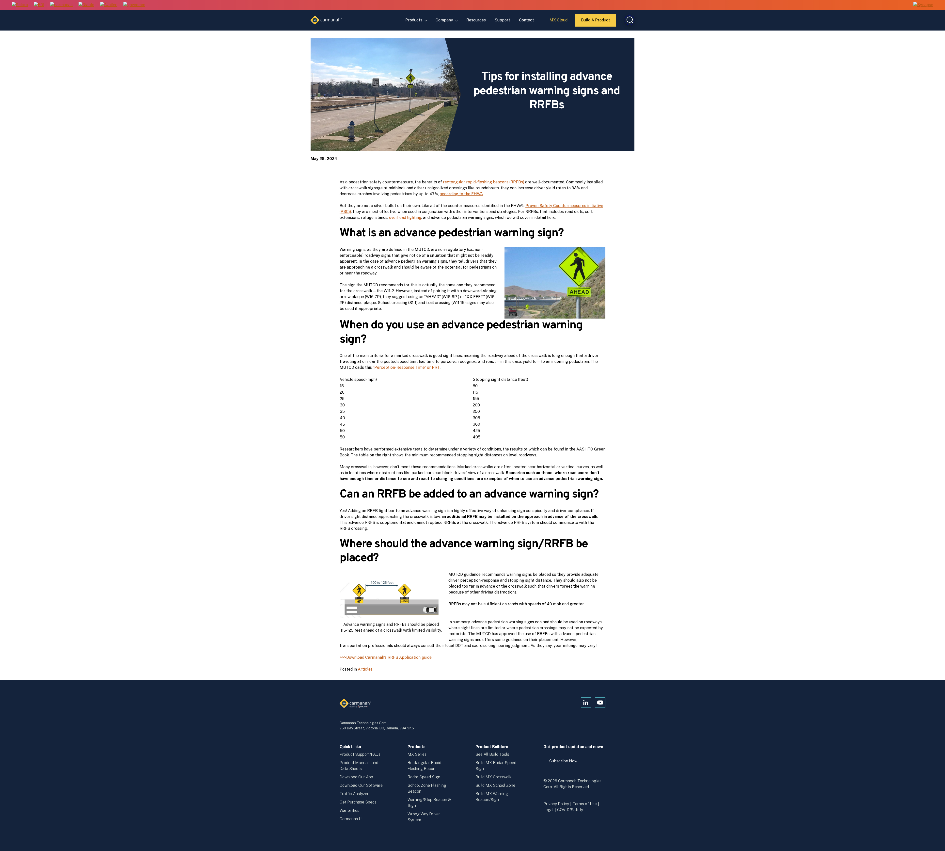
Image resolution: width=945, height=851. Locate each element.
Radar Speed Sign (424, 777)
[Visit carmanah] (61, 5)
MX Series (417, 754)
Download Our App (356, 777)
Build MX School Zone (495, 785)
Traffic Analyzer (354, 793)
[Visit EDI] (39, 5)
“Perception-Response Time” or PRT (406, 367)
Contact (526, 20)
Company (444, 20)
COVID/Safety (570, 809)
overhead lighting (405, 217)
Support (502, 20)
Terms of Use (585, 804)
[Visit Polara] (20, 5)
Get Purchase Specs (358, 802)
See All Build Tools (492, 754)
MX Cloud (559, 22)
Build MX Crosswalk (493, 777)
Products (413, 20)
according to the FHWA (461, 194)
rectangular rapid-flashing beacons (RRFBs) (483, 182)
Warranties (349, 810)
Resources (476, 20)
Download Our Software (361, 785)
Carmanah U (351, 819)
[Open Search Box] (629, 20)
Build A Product (596, 22)
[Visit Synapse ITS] (923, 4)
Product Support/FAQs (360, 754)
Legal (548, 809)
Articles (365, 669)
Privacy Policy (556, 804)
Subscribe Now (565, 763)
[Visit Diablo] (86, 5)
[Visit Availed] (108, 5)
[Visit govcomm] (134, 5)
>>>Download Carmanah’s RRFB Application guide (386, 657)
